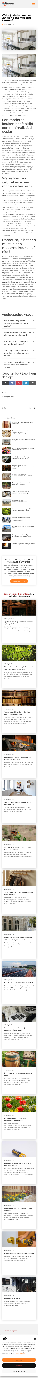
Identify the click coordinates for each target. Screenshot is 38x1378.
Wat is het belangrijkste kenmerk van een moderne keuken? (19, 323)
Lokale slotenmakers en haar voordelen (19, 1253)
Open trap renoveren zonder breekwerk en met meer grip (20, 492)
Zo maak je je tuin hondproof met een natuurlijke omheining (23, 483)
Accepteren (19, 1360)
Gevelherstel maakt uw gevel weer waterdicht (22, 422)
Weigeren (19, 1365)
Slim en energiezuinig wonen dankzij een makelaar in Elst (23, 448)
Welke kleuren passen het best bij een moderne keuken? (19, 333)
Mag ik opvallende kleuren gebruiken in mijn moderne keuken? (19, 353)
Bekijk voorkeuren (19, 1371)
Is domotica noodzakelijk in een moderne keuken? (19, 342)
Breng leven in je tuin (12, 1299)
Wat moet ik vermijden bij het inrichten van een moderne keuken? (19, 364)
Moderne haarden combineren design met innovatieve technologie (23, 544)
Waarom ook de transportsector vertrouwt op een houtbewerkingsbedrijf (22, 432)
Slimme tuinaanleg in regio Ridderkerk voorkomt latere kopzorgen (23, 509)
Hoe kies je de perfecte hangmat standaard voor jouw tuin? (22, 457)
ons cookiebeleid (20, 1353)
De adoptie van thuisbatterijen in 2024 (18, 983)
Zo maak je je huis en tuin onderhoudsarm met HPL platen (22, 474)
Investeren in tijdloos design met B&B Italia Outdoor (23, 440)
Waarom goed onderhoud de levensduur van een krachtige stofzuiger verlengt (21, 519)
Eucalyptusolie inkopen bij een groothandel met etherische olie (21, 535)
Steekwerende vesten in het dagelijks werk (23, 526)
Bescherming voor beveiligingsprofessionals (19, 500)
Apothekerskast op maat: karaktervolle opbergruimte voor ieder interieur (23, 467)
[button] (35, 1339)
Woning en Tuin (9, 24)
